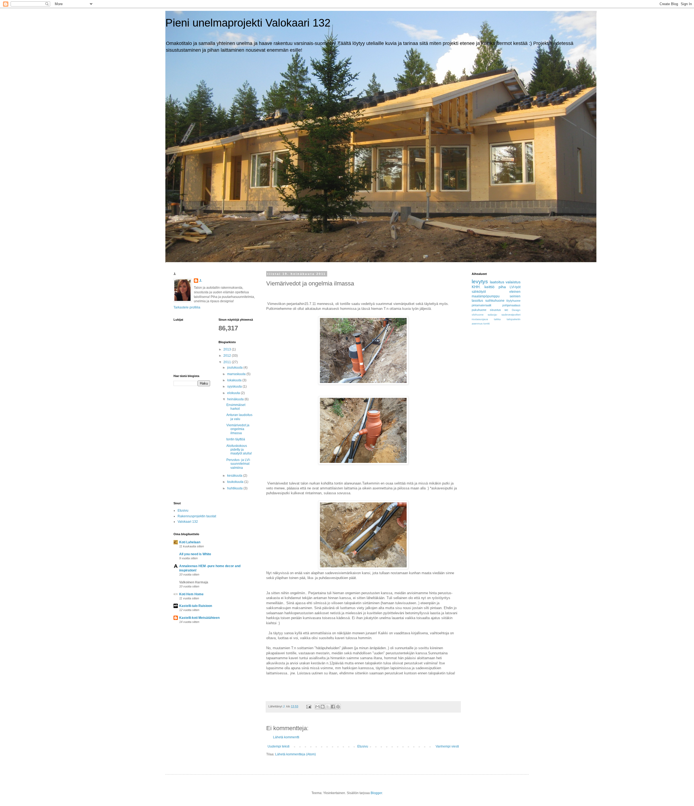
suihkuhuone (495, 301)
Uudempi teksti (279, 746)
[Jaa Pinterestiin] (338, 706)
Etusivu (362, 746)
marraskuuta (236, 374)
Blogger (376, 793)
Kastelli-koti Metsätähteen (199, 618)
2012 (227, 356)
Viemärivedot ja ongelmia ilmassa (237, 429)
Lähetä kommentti (286, 737)
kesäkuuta (235, 475)
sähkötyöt (479, 292)
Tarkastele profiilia (187, 307)
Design (516, 309)
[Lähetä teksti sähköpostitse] (308, 706)
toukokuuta (235, 482)
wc (506, 309)
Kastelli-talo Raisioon (195, 606)
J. (200, 280)
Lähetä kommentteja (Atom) (295, 754)
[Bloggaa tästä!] (322, 706)
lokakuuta (234, 380)
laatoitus (497, 282)
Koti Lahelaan (189, 542)
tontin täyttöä (235, 439)
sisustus (495, 309)
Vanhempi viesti (447, 746)
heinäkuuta (236, 399)
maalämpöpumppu (486, 296)
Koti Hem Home (191, 594)
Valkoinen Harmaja (193, 582)
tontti (486, 323)
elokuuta (234, 393)
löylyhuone (513, 300)
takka (497, 319)
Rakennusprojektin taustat (197, 516)
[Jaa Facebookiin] (333, 706)
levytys (480, 281)
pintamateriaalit (481, 305)
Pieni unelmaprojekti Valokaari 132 (247, 23)
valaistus (513, 282)
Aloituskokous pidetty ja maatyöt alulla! (239, 450)
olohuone (478, 314)
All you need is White (195, 554)
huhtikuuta (235, 488)
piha (502, 287)
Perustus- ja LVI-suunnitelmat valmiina (238, 464)
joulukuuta (235, 367)
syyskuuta (235, 386)
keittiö (489, 287)
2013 (227, 349)
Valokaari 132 (188, 522)
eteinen (514, 292)
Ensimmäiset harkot (235, 407)
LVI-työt (515, 287)
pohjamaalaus (511, 305)
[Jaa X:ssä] (327, 706)
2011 (227, 362)
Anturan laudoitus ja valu (239, 417)
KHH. (476, 287)
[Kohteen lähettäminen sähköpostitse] (317, 706)
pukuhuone (479, 309)
